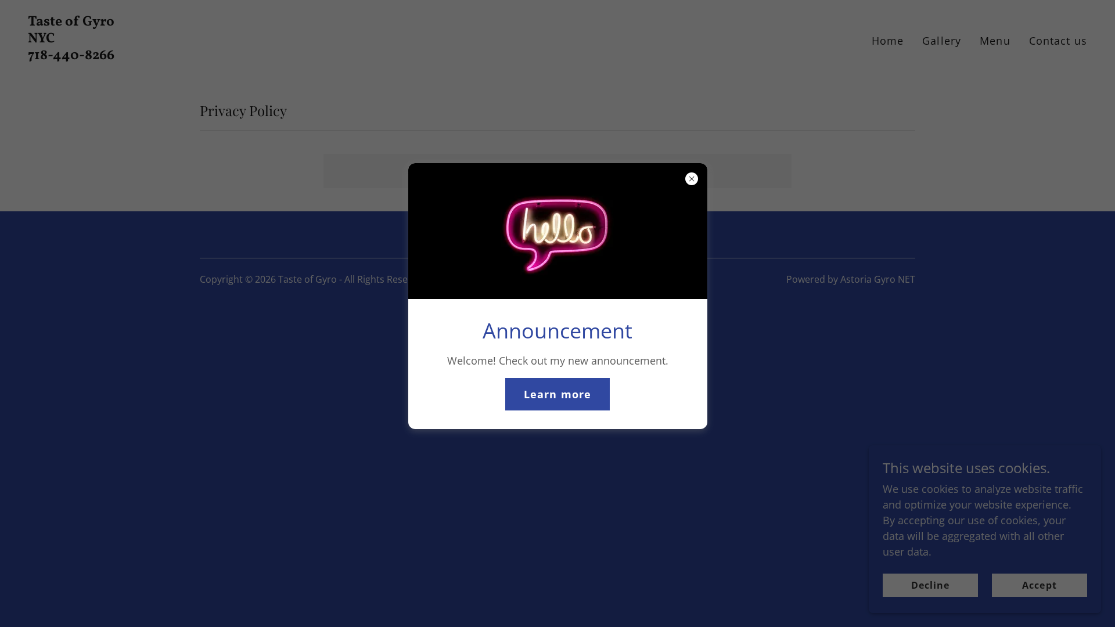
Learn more (557, 394)
